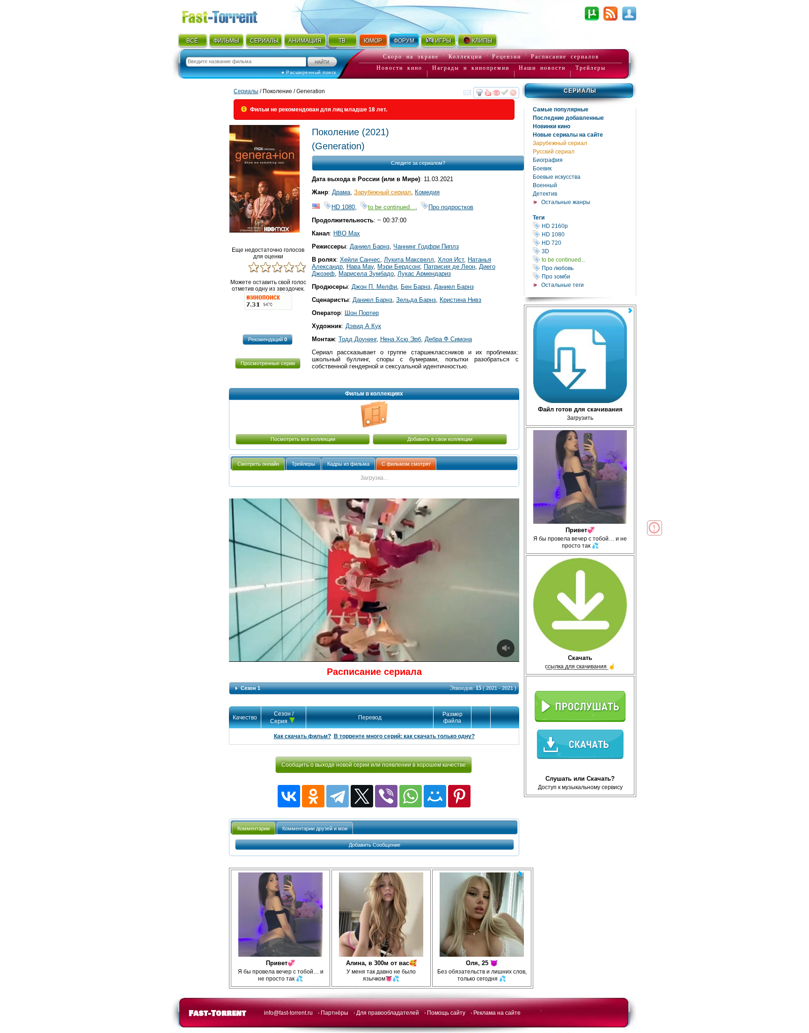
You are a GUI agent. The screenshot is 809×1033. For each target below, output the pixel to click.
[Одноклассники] (313, 796)
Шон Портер (362, 312)
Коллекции (465, 56)
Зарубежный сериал (560, 143)
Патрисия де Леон (449, 266)
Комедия (427, 192)
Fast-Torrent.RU (228, 15)
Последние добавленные (568, 118)
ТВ (342, 40)
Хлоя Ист (451, 259)
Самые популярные (560, 109)
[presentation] (258, 464)
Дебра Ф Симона (448, 339)
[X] (362, 796)
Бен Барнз (415, 286)
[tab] (258, 464)
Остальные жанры (565, 202)
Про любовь (588, 267)
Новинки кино (551, 126)
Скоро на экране (411, 56)
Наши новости (542, 68)
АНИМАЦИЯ (305, 40)
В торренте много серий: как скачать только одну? (404, 736)
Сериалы (580, 91)
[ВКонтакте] (289, 796)
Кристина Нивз (460, 299)
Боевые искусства (557, 177)
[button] (268, 339)
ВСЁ (192, 40)
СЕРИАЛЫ (264, 40)
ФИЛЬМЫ (226, 40)
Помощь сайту (446, 1013)
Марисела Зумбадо (366, 273)
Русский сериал (553, 151)
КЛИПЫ (482, 40)
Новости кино (399, 68)
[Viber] (386, 796)
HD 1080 (588, 234)
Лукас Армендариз (424, 273)
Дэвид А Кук (363, 326)
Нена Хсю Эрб (400, 339)
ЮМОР (373, 40)
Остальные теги (562, 285)
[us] (316, 207)
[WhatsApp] (410, 796)
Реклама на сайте (497, 1013)
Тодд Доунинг (357, 339)
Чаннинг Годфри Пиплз (426, 246)
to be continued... (588, 259)
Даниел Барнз (370, 246)
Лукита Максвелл (409, 259)
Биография (548, 160)
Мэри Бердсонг (398, 266)
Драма (341, 192)
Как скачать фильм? (302, 736)
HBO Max (346, 233)
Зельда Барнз (416, 299)
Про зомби (588, 276)
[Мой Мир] (435, 796)
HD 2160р (588, 225)
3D (588, 251)
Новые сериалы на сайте (568, 135)
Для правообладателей (387, 1013)
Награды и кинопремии (470, 68)
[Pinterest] (459, 796)
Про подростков (450, 207)
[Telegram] (337, 796)
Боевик (542, 168)
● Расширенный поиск (308, 72)
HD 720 (588, 242)
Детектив (545, 193)
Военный (545, 185)
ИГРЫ (443, 40)
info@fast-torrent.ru (288, 1013)
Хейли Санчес (360, 259)
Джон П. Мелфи (374, 286)
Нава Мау (360, 266)
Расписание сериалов (565, 56)
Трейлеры (590, 68)
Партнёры (334, 1013)
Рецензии (506, 56)
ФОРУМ (404, 40)
